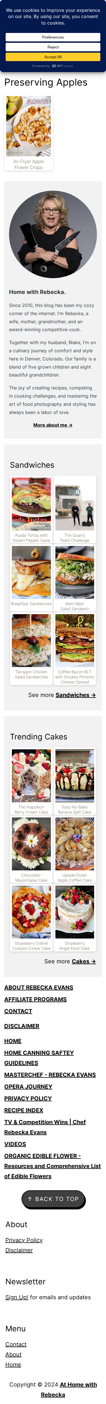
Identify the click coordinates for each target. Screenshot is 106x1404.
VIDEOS (15, 1144)
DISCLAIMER (21, 1026)
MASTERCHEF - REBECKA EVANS (50, 1074)
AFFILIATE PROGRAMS (35, 999)
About (13, 1354)
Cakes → (84, 961)
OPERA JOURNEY (28, 1086)
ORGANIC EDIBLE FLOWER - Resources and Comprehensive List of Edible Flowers (52, 1166)
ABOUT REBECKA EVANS (38, 987)
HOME (12, 1041)
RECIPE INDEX (23, 1110)
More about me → (53, 425)
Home (13, 1364)
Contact (16, 1344)
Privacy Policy (24, 1240)
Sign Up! (16, 1297)
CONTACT (18, 1011)
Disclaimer (19, 1250)
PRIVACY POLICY (28, 1098)
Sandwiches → (76, 695)
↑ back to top (53, 1199)
